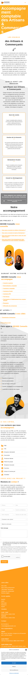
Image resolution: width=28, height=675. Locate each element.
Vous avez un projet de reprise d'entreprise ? (13, 233)
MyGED (3, 599)
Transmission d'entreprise (8, 317)
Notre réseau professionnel (7, 587)
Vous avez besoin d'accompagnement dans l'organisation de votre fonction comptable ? (13, 240)
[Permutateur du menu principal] (25, 2)
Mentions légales (5, 593)
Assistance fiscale (8, 291)
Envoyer (4, 561)
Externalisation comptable (10, 285)
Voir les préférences (14, 670)
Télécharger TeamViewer (7, 589)
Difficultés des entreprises (10, 305)
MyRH (2, 601)
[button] (26, 649)
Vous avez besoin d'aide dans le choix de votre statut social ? (14, 236)
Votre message (4, 528)
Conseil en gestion (8, 283)
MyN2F (3, 606)
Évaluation (6, 303)
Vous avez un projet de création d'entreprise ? (14, 230)
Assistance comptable (9, 288)
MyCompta (4, 603)
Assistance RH (7, 294)
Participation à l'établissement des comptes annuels (14, 300)
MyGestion (4, 604)
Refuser (14, 666)
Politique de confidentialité (14, 673)
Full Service (6, 296)
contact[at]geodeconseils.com (8, 626)
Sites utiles (4, 585)
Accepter (14, 663)
